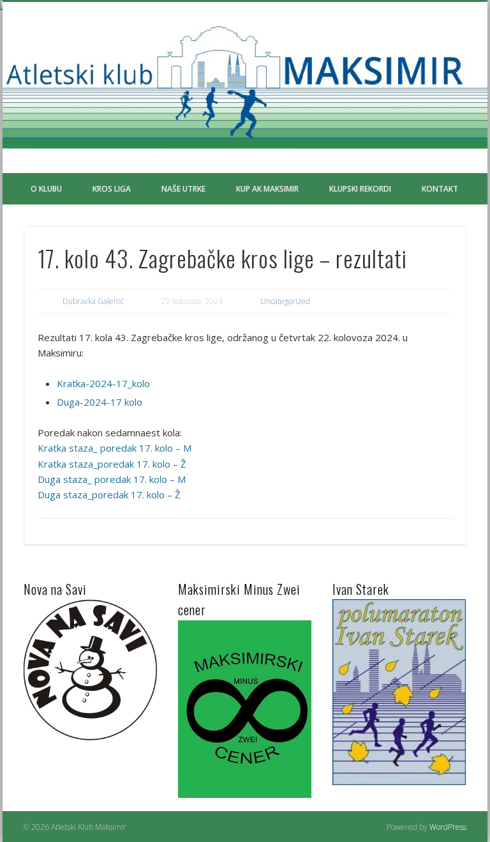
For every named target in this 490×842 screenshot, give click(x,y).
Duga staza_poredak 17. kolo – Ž (109, 494)
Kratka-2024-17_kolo (103, 383)
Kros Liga (112, 188)
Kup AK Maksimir (267, 188)
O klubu (46, 188)
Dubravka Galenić (93, 301)
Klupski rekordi (360, 188)
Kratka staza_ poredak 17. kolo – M (114, 447)
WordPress (447, 827)
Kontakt (440, 188)
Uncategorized (285, 301)
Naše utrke (183, 188)
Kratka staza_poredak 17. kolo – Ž (112, 463)
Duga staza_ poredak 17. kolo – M (112, 479)
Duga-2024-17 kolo (99, 401)
